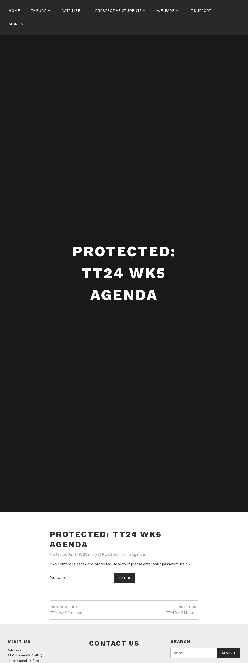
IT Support (200, 10)
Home (14, 10)
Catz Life (71, 10)
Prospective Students (118, 10)
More (14, 24)
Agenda (138, 554)
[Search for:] (205, 653)
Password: (59, 577)
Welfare (166, 10)
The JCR (39, 10)
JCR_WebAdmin (112, 554)
